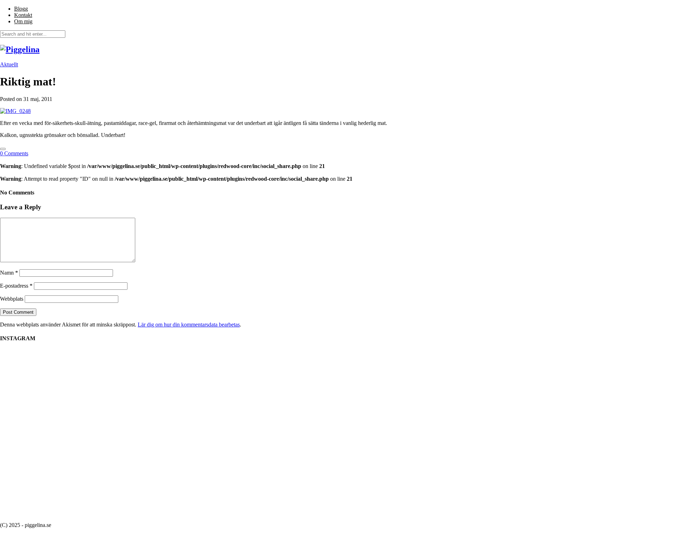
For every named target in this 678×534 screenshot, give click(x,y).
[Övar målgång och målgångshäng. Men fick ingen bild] (434, 382)
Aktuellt (9, 64)
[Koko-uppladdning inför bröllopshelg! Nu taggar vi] (498, 366)
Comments (14, 153)
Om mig (23, 21)
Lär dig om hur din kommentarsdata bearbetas (189, 325)
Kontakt (23, 15)
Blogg (21, 9)
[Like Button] (3, 149)
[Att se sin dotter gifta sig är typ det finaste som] (307, 378)
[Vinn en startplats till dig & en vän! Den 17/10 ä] (243, 432)
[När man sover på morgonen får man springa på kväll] (180, 397)
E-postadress (16, 286)
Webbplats (11, 299)
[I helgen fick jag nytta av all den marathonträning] (371, 407)
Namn (9, 273)
